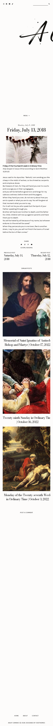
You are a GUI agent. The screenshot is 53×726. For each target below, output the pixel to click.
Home (16, 716)
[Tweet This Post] (21, 244)
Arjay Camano (13, 723)
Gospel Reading (26, 248)
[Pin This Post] (28, 244)
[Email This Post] (31, 244)
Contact (35, 716)
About (25, 716)
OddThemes (40, 723)
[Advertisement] (26, 84)
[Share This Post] (24, 244)
